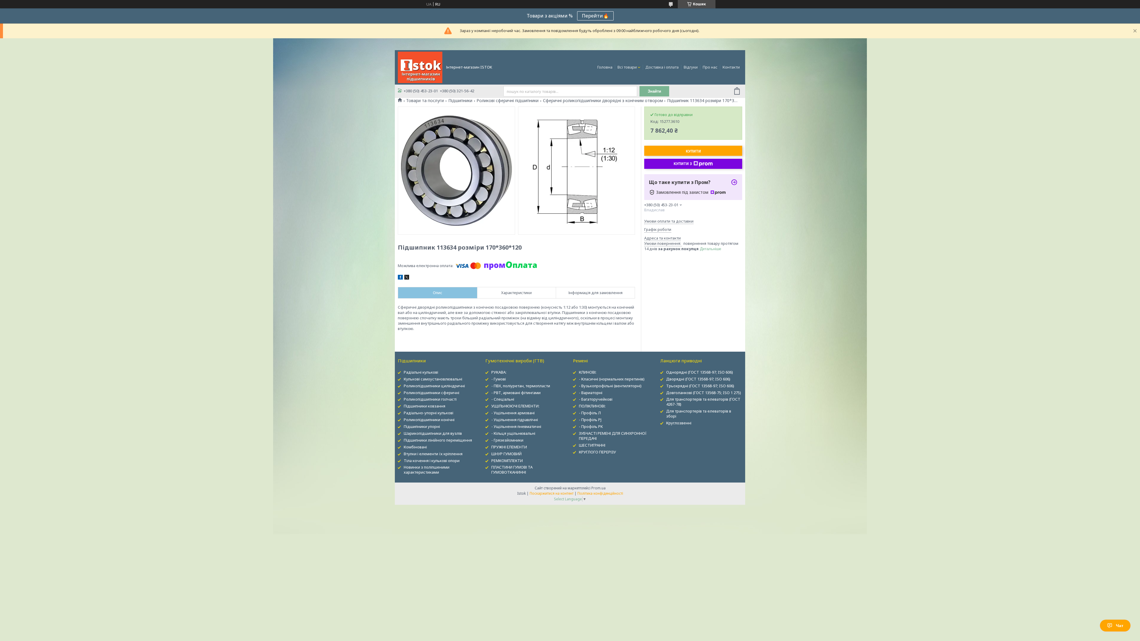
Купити (693, 151)
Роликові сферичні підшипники (507, 100)
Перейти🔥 (595, 15)
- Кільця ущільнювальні (513, 433)
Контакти (731, 67)
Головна (604, 67)
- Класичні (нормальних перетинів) (612, 379)
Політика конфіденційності (600, 493)
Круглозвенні (678, 423)
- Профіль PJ (590, 419)
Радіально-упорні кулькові (428, 412)
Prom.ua (598, 488)
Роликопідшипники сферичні (431, 392)
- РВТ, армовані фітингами (516, 392)
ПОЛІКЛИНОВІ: (592, 406)
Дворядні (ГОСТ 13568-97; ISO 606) (698, 379)
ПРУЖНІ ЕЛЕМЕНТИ (509, 447)
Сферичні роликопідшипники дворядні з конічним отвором (603, 100)
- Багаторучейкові (595, 399)
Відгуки (691, 67)
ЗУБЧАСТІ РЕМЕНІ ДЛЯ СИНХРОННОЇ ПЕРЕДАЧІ (613, 436)
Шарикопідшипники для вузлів (433, 433)
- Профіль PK (591, 426)
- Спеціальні (502, 399)
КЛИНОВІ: (587, 372)
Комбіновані (415, 447)
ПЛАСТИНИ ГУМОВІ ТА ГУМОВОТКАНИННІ (512, 469)
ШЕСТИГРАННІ (592, 445)
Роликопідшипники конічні (429, 419)
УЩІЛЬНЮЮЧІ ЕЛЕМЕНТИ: (515, 406)
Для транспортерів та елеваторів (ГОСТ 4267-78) (703, 401)
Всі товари (627, 67)
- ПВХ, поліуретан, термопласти (520, 385)
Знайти (654, 91)
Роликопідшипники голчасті (430, 399)
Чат (1119, 625)
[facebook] (400, 278)
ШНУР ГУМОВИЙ (506, 453)
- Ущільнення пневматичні (516, 426)
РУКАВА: (498, 372)
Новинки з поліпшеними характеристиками (426, 469)
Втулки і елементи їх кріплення (433, 453)
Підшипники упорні (422, 426)
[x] (406, 278)
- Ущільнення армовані (513, 412)
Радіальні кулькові (421, 372)
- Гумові (498, 379)
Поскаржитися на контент (552, 493)
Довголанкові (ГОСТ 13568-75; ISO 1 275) (703, 392)
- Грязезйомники (507, 440)
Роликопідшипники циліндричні (434, 385)
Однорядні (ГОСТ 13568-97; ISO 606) (699, 372)
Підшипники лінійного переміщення (438, 440)
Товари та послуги (425, 100)
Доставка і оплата (662, 67)
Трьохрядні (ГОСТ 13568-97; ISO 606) (700, 385)
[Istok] (420, 66)
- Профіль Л (590, 412)
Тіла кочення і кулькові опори (432, 460)
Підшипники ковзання (424, 406)
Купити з (683, 163)
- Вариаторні (590, 392)
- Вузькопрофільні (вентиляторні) (610, 385)
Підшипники (460, 100)
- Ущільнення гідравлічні (514, 419)
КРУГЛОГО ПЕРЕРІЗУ (597, 452)
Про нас (710, 67)
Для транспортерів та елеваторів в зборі (698, 413)
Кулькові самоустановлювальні (433, 379)
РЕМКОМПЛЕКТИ (507, 460)
